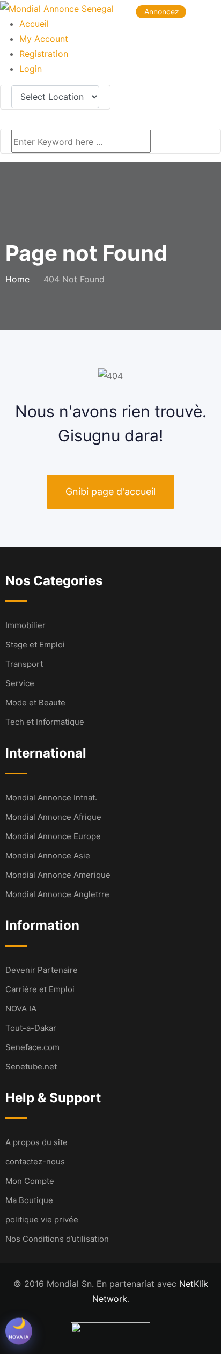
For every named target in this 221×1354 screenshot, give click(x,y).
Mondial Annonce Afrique (53, 817)
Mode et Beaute (35, 702)
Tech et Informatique (44, 722)
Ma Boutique (29, 1200)
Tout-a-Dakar (30, 1028)
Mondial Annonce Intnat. (51, 797)
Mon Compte (29, 1181)
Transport (24, 664)
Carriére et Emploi (40, 989)
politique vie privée (41, 1219)
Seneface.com (32, 1047)
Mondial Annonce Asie (47, 855)
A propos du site (36, 1142)
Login (30, 68)
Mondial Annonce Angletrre (57, 894)
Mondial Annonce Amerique (57, 875)
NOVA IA (20, 1008)
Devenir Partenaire (41, 970)
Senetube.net (31, 1066)
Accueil (34, 23)
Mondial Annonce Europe (53, 836)
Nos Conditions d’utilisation (57, 1239)
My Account (43, 38)
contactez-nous (35, 1161)
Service (19, 683)
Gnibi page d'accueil (110, 491)
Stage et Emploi (35, 644)
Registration (43, 53)
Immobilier (25, 625)
